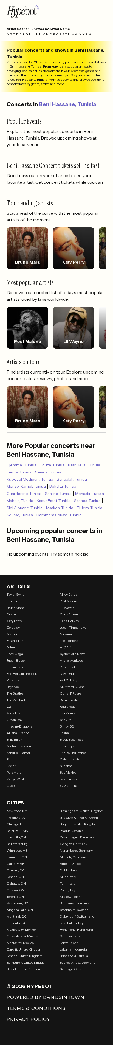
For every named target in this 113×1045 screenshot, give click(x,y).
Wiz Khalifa (68, 786)
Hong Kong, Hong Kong (76, 929)
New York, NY (17, 811)
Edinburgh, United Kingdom (27, 962)
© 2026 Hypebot (30, 986)
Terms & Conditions (36, 1008)
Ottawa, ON (15, 890)
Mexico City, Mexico (21, 929)
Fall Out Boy (68, 680)
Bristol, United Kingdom (24, 969)
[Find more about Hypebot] (56, 11)
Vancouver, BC (17, 903)
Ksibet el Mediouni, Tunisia (30, 479)
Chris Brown (69, 614)
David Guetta (70, 673)
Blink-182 (67, 726)
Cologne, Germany (73, 844)
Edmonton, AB (17, 923)
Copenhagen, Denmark (77, 837)
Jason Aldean (70, 779)
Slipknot (66, 766)
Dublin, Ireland (70, 870)
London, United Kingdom (25, 956)
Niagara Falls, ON (20, 910)
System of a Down (73, 654)
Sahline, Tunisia (58, 493)
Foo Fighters (69, 641)
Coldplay (13, 627)
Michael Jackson (19, 746)
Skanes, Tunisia (87, 500)
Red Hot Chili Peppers (22, 673)
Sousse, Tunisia (20, 514)
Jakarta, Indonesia (73, 949)
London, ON (15, 877)
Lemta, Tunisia (19, 472)
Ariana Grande (18, 733)
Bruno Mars (15, 608)
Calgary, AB (15, 864)
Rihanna (13, 680)
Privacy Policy (28, 1019)
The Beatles (15, 693)
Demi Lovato (69, 700)
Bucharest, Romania (75, 903)
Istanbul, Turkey (71, 923)
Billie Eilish (14, 739)
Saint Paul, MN (17, 831)
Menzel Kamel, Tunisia (26, 486)
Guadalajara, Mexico (22, 936)
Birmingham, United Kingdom (82, 811)
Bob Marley (68, 772)
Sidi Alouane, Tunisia (25, 507)
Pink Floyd (67, 667)
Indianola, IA (16, 817)
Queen (11, 786)
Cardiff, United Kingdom (24, 949)
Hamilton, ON (17, 857)
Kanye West (15, 779)
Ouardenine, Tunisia (24, 493)
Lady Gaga (15, 654)
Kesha (64, 733)
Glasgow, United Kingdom (79, 817)
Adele (11, 647)
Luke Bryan (68, 746)
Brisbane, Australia (74, 956)
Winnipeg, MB (17, 850)
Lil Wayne (67, 608)
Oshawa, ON (16, 883)
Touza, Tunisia (52, 464)
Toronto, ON (15, 896)
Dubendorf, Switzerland (77, 916)
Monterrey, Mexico (20, 943)
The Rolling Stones (73, 753)
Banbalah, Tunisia (72, 479)
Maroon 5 (14, 634)
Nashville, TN (16, 837)
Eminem (13, 601)
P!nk (10, 759)
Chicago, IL (15, 824)
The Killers (67, 713)
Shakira (66, 720)
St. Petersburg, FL (20, 844)
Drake (11, 614)
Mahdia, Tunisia (20, 500)
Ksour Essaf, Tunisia (53, 500)
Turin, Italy (67, 883)
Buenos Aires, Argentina (77, 962)
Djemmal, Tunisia (21, 464)
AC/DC (65, 647)
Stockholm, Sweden (74, 910)
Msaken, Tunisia (59, 507)
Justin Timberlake (73, 627)
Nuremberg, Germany (76, 850)
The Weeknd (16, 700)
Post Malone (69, 601)
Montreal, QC (17, 916)
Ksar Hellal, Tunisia (84, 464)
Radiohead (68, 706)
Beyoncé (13, 687)
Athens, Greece (71, 864)
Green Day (14, 720)
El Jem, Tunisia (89, 507)
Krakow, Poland (71, 896)
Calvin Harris (70, 759)
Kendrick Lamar (18, 753)
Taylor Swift (15, 594)
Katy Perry (14, 621)
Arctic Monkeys (71, 660)
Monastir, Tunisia (89, 493)
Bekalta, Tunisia (62, 486)
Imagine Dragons (19, 726)
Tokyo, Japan (69, 943)
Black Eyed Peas (71, 739)
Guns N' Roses (70, 693)
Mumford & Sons (72, 687)
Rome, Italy (68, 890)
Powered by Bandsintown (45, 997)
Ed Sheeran (15, 641)
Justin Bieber (16, 660)
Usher (11, 766)
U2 (9, 706)
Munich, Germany (73, 857)
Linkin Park (15, 667)
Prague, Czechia (72, 831)
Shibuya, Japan (71, 936)
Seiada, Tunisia (48, 472)
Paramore (14, 772)
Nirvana (66, 634)
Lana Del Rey (69, 621)
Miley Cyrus (68, 594)
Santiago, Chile (71, 969)
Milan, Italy (68, 877)
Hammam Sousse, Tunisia (58, 514)
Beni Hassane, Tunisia (67, 104)
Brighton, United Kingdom (79, 824)
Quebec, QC (16, 870)
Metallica (13, 713)
